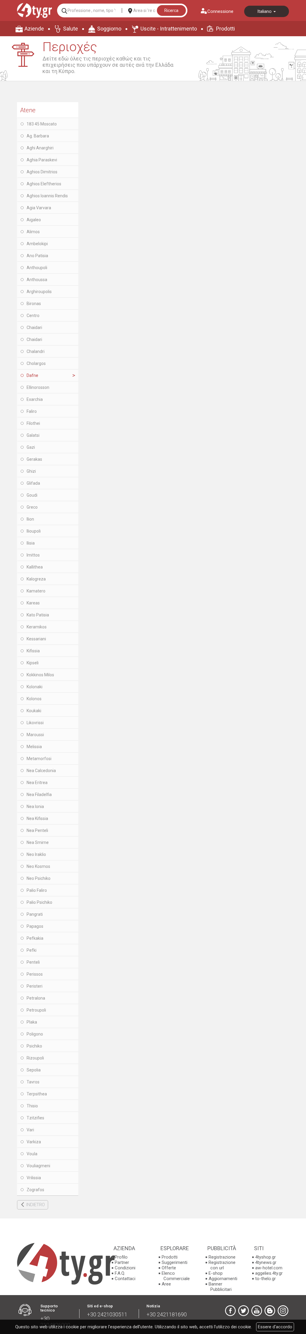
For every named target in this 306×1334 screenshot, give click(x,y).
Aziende (34, 28)
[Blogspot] (269, 1310)
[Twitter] (243, 1310)
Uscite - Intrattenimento (168, 28)
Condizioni (125, 1268)
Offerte (169, 1268)
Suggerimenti (174, 1262)
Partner (122, 1262)
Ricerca (171, 10)
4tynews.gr (265, 1262)
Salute (70, 28)
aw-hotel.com (268, 1268)
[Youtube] (256, 1310)
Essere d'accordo (275, 1327)
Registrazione (222, 1257)
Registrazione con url (222, 1265)
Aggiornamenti (223, 1278)
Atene (28, 110)
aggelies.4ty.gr (269, 1273)
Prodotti (225, 28)
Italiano (265, 11)
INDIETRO (35, 1204)
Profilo (121, 1257)
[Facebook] (230, 1310)
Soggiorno (109, 28)
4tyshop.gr (265, 1257)
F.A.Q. (120, 1273)
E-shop (216, 1273)
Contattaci (125, 1278)
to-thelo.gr (265, 1278)
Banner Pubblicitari (220, 1286)
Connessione (220, 11)
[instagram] (283, 1310)
